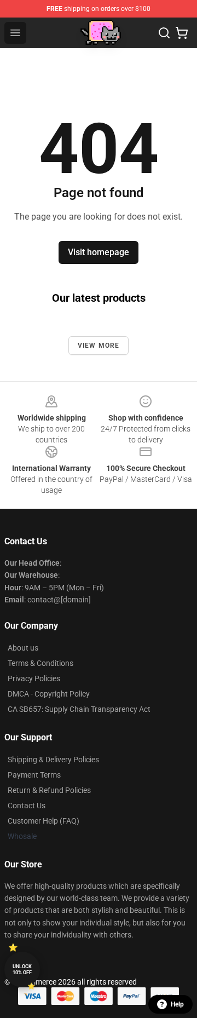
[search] (164, 32)
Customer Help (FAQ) (43, 820)
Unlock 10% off (22, 969)
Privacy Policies (34, 678)
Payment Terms (34, 774)
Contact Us (26, 805)
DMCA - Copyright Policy (49, 693)
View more (99, 345)
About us (23, 647)
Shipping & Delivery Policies (53, 759)
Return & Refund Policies (49, 790)
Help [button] (177, 1004)
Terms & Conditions (40, 663)
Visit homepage (98, 252)
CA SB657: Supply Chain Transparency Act (79, 709)
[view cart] (181, 32)
